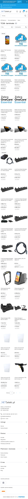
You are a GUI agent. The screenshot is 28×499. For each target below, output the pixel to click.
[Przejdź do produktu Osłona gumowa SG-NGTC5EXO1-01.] (7, 278)
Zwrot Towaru (4, 457)
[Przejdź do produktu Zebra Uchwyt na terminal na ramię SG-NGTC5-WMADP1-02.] (21, 129)
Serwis (2, 426)
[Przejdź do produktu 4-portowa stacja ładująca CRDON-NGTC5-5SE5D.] (7, 189)
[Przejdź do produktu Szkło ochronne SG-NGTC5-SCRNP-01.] (7, 338)
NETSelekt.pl (3, 20)
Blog (2, 470)
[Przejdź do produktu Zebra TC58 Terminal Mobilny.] (7, 40)
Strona (8, 393)
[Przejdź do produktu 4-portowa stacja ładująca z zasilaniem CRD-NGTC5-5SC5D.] (21, 189)
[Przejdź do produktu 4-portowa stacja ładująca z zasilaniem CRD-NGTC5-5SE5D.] (7, 218)
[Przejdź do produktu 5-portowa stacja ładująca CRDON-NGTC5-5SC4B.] (21, 218)
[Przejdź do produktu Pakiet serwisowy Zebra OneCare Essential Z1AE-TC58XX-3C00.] (7, 99)
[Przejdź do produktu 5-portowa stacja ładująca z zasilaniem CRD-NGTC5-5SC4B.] (7, 248)
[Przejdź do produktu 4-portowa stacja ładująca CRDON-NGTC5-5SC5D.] (21, 159)
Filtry (2, 27)
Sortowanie (18, 27)
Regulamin (3, 439)
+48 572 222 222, (6, 5)
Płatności (3, 455)
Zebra (19, 20)
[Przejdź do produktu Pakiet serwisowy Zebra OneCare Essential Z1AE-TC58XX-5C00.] (21, 99)
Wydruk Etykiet (4, 428)
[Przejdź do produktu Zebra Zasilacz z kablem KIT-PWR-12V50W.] (7, 159)
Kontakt (2, 437)
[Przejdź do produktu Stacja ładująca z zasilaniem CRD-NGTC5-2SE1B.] (21, 308)
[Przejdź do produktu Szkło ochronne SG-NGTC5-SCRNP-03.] (21, 338)
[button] (25, 16)
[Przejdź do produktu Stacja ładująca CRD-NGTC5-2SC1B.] (7, 308)
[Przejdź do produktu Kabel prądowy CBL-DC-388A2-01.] (21, 248)
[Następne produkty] (16, 392)
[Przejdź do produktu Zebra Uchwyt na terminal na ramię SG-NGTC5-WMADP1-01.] (7, 129)
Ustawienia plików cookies (7, 441)
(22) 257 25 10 (13, 5)
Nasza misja (3, 466)
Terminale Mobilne (12, 20)
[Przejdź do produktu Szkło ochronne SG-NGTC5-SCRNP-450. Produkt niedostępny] (7, 367)
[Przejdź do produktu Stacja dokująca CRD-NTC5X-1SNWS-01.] (21, 278)
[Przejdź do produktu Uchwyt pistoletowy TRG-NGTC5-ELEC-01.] (21, 367)
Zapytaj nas (19, 2)
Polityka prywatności (5, 443)
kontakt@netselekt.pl (7, 7)
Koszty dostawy (4, 453)
